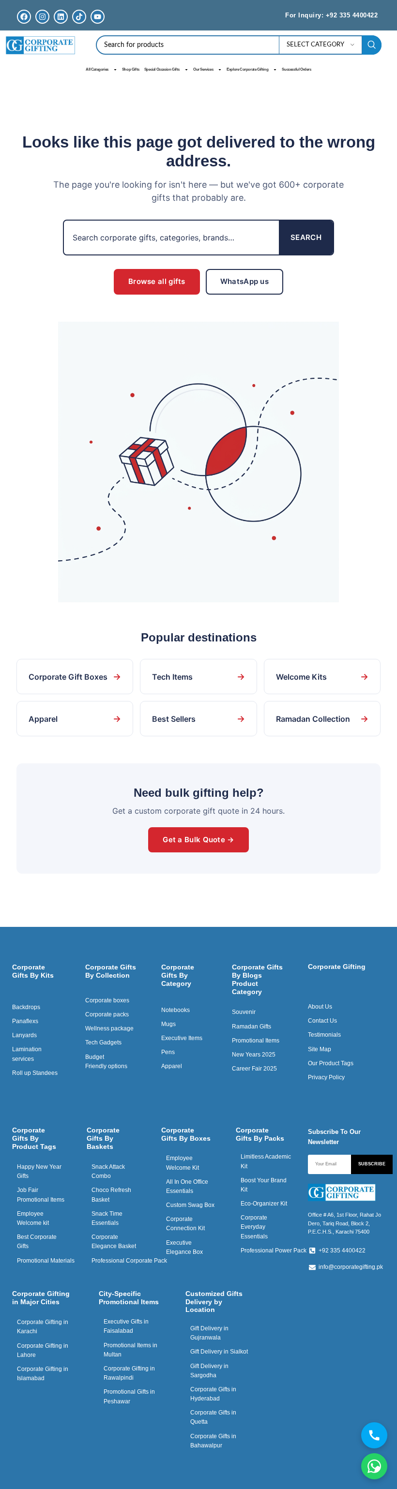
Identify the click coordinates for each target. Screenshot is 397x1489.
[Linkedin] (61, 17)
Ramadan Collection (322, 719)
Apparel (75, 719)
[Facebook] (24, 17)
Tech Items (198, 676)
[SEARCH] (372, 45)
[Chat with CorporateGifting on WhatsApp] (374, 1466)
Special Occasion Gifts (162, 69)
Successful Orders (296, 69)
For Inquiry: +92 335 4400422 (331, 15)
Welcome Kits (322, 676)
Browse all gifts (156, 281)
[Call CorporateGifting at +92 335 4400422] (374, 1435)
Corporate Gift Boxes (75, 676)
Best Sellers (198, 719)
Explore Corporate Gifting (247, 69)
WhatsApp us (244, 281)
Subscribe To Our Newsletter (334, 1137)
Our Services (203, 69)
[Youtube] (98, 17)
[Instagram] (42, 17)
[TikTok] (79, 17)
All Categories (97, 69)
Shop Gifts (130, 69)
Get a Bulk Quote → (198, 839)
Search (305, 237)
